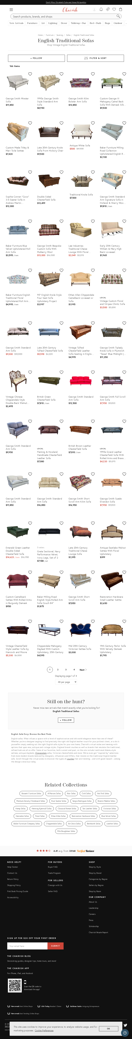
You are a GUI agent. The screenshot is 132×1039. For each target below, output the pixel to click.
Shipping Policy (14, 885)
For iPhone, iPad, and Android (20, 973)
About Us (93, 902)
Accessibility (13, 897)
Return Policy (13, 879)
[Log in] (94, 9)
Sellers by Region (96, 885)
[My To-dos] (101, 9)
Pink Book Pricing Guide (17, 891)
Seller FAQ (52, 891)
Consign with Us (55, 885)
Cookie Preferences (44, 1030)
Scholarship (94, 926)
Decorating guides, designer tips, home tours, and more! (31, 961)
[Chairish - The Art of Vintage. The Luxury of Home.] (70, 9)
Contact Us (12, 873)
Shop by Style (95, 867)
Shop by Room (95, 891)
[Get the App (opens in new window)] (14, 985)
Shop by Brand (95, 873)
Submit (55, 946)
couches (70, 759)
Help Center (12, 867)
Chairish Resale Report (98, 932)
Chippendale (41, 753)
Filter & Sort (98, 58)
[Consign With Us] (107, 9)
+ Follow (36, 58)
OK (108, 1028)
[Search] (118, 16)
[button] (11, 9)
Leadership (94, 908)
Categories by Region (98, 879)
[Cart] (120, 9)
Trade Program (54, 873)
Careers (92, 914)
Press (91, 920)
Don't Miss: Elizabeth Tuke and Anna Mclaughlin (66, 2)
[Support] (125, 1033)
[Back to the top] (126, 1022)
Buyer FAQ (52, 867)
